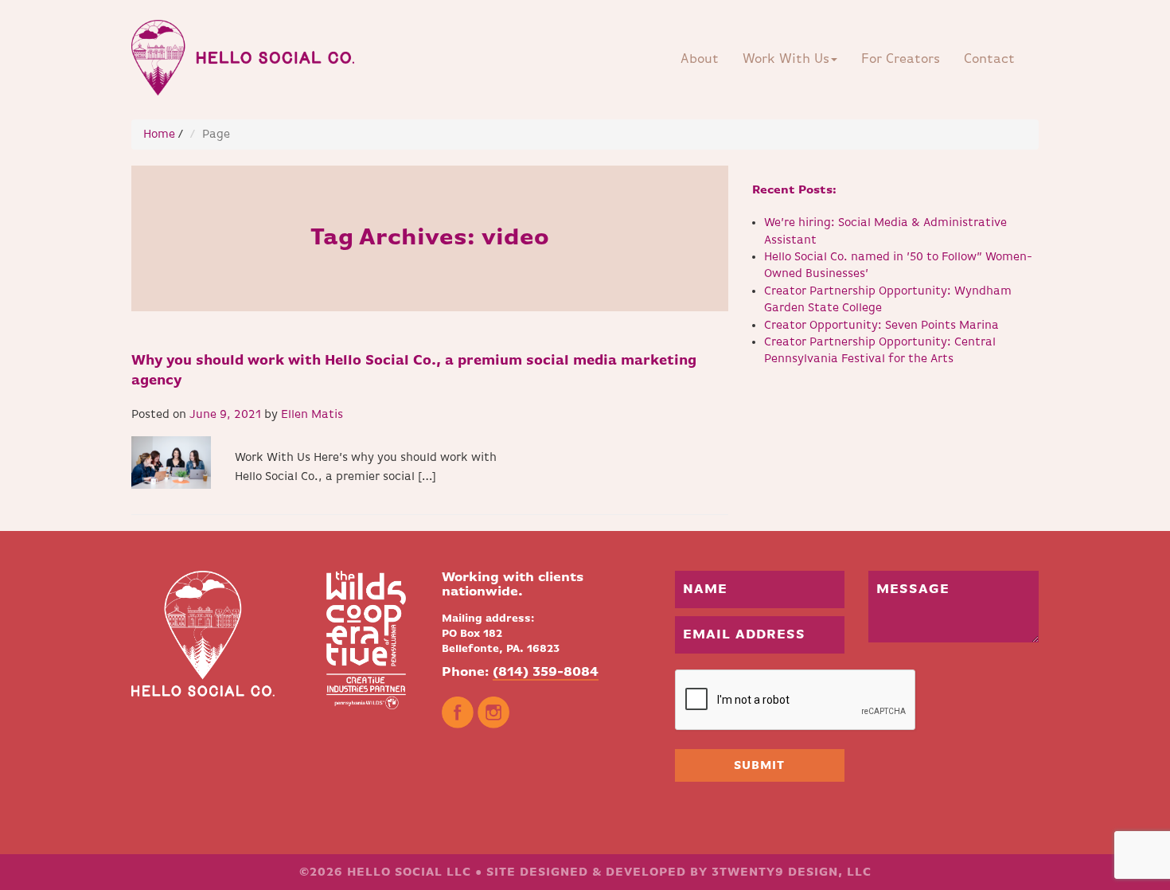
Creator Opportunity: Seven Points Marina (881, 325)
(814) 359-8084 (546, 672)
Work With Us (786, 59)
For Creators (900, 59)
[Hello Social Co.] (248, 53)
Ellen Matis (312, 414)
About (700, 59)
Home (159, 134)
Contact (989, 59)
